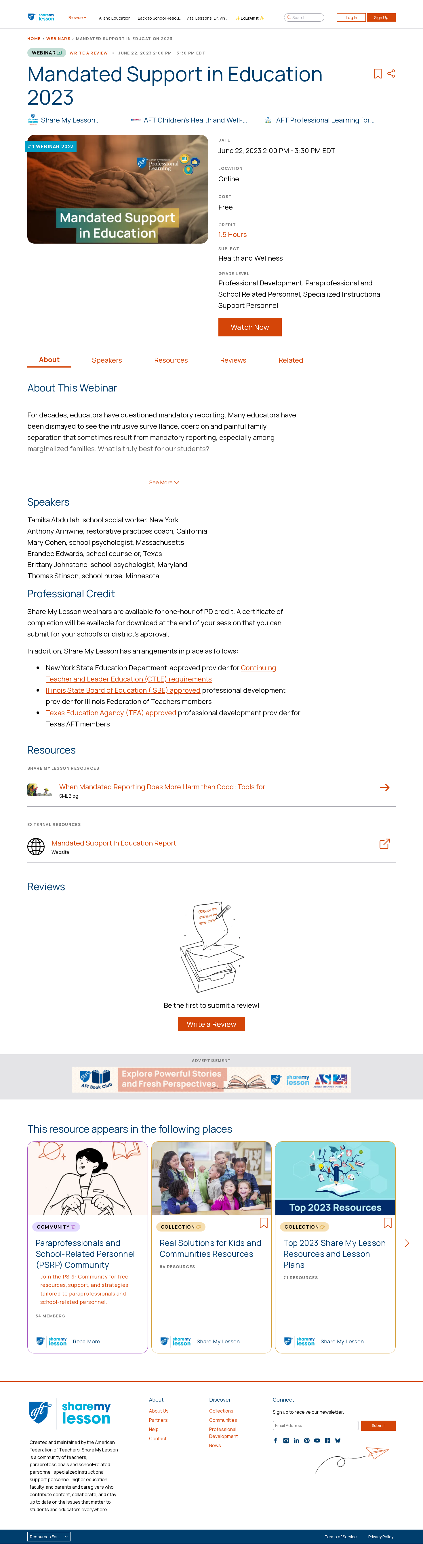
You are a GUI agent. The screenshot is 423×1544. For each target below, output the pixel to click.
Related (291, 360)
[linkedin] (296, 1440)
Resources (171, 360)
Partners (158, 1420)
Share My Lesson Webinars (68, 120)
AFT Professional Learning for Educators (323, 120)
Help (154, 1429)
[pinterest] (307, 1440)
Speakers (107, 360)
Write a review (89, 53)
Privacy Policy (380, 1536)
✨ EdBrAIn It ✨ (249, 18)
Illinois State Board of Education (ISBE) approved (123, 690)
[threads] (327, 1440)
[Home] (41, 17)
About (49, 359)
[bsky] (338, 1440)
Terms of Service (341, 1536)
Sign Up (381, 17)
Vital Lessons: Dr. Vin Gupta (208, 18)
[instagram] (286, 1440)
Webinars (58, 38)
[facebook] (276, 1440)
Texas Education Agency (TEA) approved (111, 712)
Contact (158, 1438)
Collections (221, 1411)
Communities (223, 1420)
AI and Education (115, 18)
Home (34, 38)
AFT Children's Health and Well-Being (193, 120)
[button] (409, 1244)
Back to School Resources (160, 18)
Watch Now (250, 327)
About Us (159, 1411)
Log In (351, 17)
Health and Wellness (250, 258)
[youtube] (317, 1440)
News (215, 1445)
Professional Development (260, 282)
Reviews (233, 360)
